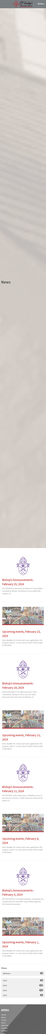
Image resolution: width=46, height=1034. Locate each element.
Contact (4, 1031)
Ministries (22, 973)
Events (4, 1020)
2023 (22, 995)
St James (4, 1028)
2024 (22, 990)
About (3, 1017)
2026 (22, 980)
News (3, 1023)
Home (3, 1015)
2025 (22, 985)
